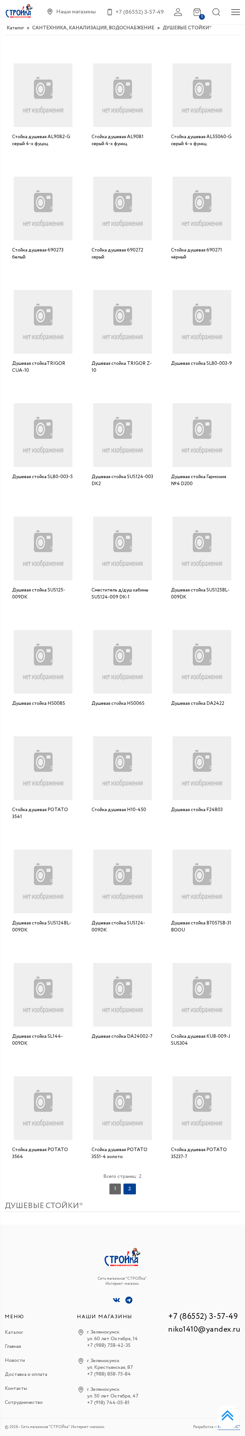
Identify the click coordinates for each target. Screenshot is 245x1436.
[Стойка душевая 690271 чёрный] (202, 207)
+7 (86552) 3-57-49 (203, 1316)
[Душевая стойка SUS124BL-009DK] (43, 880)
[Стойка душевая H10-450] (122, 766)
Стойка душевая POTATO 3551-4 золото (119, 1153)
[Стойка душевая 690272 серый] (122, 207)
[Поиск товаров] (216, 12)
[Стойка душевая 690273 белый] (43, 207)
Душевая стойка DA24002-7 (122, 1036)
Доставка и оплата (26, 1374)
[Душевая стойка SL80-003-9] (202, 320)
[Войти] (178, 12)
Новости (15, 1360)
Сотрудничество (24, 1402)
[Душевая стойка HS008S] (43, 660)
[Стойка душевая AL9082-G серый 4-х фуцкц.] (43, 93)
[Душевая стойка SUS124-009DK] (122, 880)
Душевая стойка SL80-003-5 (42, 476)
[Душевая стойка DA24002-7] (122, 993)
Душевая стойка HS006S (118, 703)
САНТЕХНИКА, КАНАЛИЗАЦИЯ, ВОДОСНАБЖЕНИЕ (93, 28)
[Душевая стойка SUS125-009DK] (43, 547)
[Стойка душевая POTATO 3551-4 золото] (122, 1106)
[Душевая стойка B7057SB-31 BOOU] (202, 880)
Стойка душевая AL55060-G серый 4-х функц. (201, 140)
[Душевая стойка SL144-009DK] (43, 993)
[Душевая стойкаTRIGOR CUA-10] (43, 320)
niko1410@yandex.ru (204, 1329)
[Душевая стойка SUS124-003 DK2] (122, 433)
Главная (13, 1346)
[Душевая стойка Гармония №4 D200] (202, 433)
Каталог (15, 28)
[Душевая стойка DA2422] (202, 660)
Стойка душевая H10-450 (119, 809)
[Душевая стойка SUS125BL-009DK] (202, 547)
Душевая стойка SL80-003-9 (201, 363)
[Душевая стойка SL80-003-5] (43, 433)
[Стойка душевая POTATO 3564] (43, 1106)
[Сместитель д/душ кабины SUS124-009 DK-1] (122, 547)
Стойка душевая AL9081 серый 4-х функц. (118, 140)
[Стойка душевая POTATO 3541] (43, 766)
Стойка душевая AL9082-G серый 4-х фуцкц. (41, 140)
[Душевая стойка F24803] (202, 766)
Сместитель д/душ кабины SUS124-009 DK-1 (120, 594)
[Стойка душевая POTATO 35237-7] (202, 1106)
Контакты (16, 1388)
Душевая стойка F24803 (197, 809)
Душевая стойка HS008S (38, 703)
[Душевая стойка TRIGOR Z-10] (122, 320)
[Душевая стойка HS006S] (122, 660)
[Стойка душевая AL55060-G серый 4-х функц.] (202, 93)
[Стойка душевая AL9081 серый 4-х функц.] (122, 93)
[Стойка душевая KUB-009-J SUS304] (202, 993)
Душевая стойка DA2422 (197, 703)
